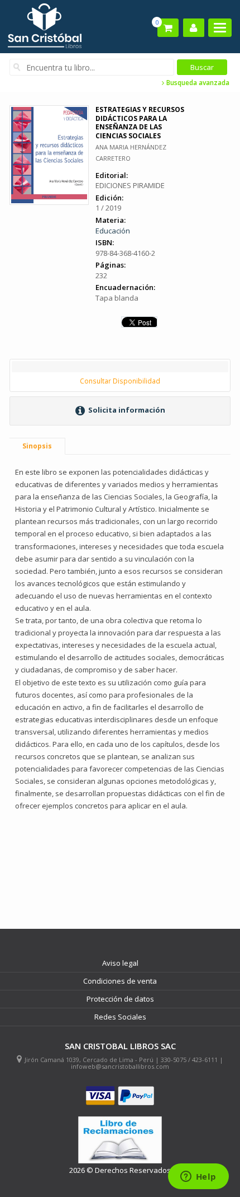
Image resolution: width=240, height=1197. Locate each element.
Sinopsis (37, 446)
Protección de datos (120, 999)
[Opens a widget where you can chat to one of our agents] (198, 1177)
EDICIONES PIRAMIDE (130, 185)
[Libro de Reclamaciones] (120, 1140)
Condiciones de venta (120, 981)
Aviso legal (120, 963)
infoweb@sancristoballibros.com (120, 1066)
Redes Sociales (120, 1017)
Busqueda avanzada (197, 83)
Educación (112, 231)
